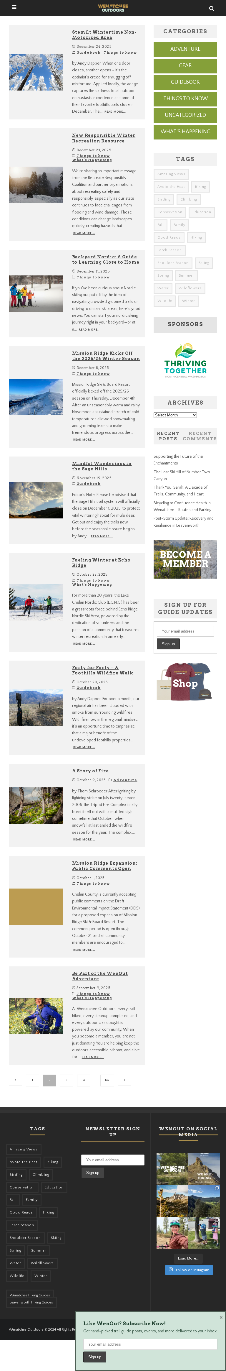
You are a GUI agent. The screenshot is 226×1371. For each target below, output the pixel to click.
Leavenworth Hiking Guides (31, 1302)
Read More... (115, 112)
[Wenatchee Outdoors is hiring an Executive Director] (204, 1169)
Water (163, 288)
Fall (160, 225)
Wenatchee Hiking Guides (30, 1295)
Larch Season (169, 250)
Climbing (188, 199)
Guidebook (89, 52)
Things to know (120, 52)
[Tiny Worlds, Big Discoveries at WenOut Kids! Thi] (204, 1233)
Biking (200, 187)
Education (201, 212)
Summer (186, 276)
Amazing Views (171, 174)
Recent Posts (168, 436)
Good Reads (169, 237)
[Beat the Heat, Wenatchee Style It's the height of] (172, 1169)
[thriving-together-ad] (185, 384)
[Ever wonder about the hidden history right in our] (204, 1201)
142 (107, 1080)
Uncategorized (185, 115)
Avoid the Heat (171, 187)
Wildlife (164, 301)
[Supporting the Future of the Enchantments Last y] (172, 1201)
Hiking (196, 237)
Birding (163, 199)
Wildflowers (190, 288)
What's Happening (92, 160)
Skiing (204, 263)
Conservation (169, 212)
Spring (163, 276)
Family (179, 225)
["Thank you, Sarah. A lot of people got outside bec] (172, 1233)
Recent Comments (200, 436)
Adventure (125, 780)
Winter (188, 301)
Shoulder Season (173, 263)
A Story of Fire (90, 771)
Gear (185, 66)
